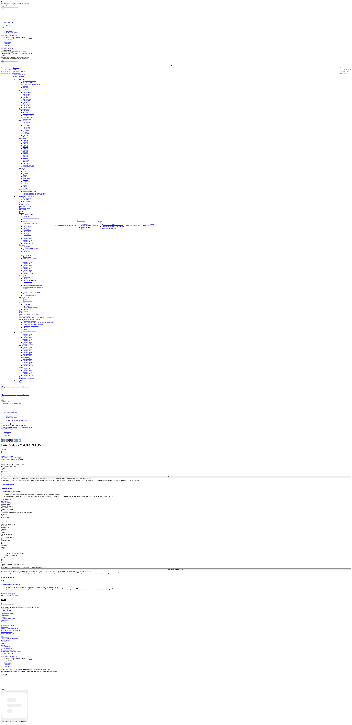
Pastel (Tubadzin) (6, 502)
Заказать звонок (6, 50)
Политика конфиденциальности (11, 651)
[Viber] (12, 440)
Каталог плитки (6, 610)
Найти (3, 675)
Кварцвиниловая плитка (8, 618)
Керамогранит (5, 615)
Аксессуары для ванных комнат (11, 630)
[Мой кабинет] (1, 391)
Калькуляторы (5, 646)
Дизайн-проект (5, 640)
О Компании (5, 637)
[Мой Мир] (7, 440)
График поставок (6, 488)
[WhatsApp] (15, 440)
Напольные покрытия (7, 625)
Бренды (3, 643)
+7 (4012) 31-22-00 (7, 22)
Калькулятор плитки (7, 484)
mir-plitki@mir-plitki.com (9, 35)
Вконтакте (7, 42)
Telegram (7, 43)
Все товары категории (8, 593)
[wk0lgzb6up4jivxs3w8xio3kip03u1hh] (12, 459)
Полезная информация (8, 633)
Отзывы (3, 642)
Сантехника (4, 622)
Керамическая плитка (7, 613)
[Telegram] (20, 440)
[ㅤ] (19, 225)
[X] (9, 440)
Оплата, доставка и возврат (9, 638)
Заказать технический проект (176, 476)
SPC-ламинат (5, 620)
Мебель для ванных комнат (9, 628)
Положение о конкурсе (8, 650)
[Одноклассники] (4, 440)
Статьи (3, 645)
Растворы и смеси (6, 632)
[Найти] (2, 9)
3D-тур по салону (6, 648)
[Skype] (17, 440)
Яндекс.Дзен (8, 45)
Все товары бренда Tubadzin (9, 595)
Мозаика (3, 617)
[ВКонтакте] (2, 440)
